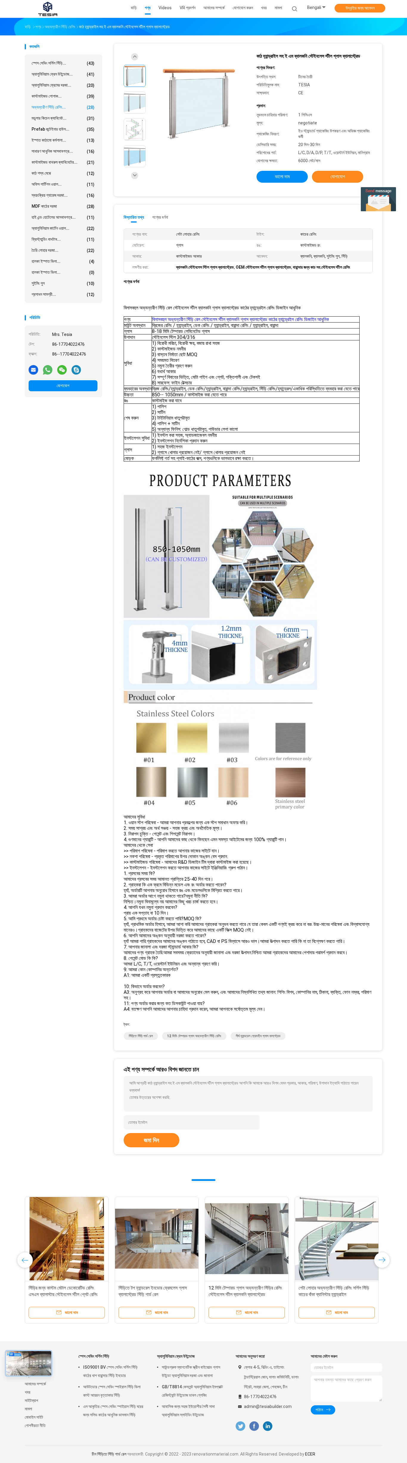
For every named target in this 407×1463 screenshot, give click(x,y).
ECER (310, 1454)
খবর (27, 1392)
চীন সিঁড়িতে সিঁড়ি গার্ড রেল (109, 1454)
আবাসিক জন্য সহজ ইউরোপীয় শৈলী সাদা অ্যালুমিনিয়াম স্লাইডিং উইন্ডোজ (188, 1410)
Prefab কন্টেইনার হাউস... (63, 129)
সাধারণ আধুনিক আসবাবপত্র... (63, 151)
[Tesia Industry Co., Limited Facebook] (254, 1426)
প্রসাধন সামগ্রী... (63, 294)
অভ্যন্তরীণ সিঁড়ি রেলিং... (63, 107)
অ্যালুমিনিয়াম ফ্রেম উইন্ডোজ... (63, 74)
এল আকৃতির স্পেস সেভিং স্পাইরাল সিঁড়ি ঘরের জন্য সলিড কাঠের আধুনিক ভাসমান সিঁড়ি (113, 1410)
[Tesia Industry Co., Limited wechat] (62, 369)
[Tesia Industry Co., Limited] (48, 9)
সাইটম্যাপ (31, 1400)
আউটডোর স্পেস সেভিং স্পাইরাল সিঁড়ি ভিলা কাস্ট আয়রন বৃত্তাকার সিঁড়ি (112, 1391)
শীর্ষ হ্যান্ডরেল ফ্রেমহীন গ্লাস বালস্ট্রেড (258, 1036)
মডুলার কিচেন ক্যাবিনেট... (63, 118)
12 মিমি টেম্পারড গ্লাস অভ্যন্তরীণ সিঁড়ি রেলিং (194, 1036)
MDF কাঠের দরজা (63, 206)
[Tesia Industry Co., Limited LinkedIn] (268, 1426)
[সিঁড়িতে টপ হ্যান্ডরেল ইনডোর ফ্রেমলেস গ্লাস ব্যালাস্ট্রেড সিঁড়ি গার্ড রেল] (156, 1238)
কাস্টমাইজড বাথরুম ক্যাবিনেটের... (63, 162)
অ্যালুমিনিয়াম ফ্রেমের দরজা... (63, 85)
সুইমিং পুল (63, 283)
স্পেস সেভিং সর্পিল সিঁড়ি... (63, 63)
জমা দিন (151, 1140)
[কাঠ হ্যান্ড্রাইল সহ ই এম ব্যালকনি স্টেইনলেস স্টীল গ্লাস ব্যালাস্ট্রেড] (199, 103)
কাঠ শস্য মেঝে (63, 173)
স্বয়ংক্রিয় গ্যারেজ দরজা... (63, 195)
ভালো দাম (282, 176)
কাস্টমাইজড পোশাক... (63, 96)
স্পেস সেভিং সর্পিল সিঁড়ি (93, 1356)
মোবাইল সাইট (34, 1417)
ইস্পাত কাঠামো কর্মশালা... (63, 140)
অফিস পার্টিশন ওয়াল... (63, 184)
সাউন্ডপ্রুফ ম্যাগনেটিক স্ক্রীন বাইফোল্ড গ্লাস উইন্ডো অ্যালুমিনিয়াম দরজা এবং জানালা (191, 1371)
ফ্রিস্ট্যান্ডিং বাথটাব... (63, 239)
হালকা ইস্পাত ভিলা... (63, 261)
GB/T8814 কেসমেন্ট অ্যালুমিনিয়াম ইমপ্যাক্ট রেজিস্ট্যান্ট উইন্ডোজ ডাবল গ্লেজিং (192, 1391)
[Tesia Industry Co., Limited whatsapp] (47, 369)
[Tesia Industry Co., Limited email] (33, 369)
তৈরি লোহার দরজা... (63, 250)
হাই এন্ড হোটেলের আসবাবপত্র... (63, 217)
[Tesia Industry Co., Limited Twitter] (240, 1426)
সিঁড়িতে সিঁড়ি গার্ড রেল (141, 1036)
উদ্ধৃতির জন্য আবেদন (360, 8)
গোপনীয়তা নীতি (35, 1425)
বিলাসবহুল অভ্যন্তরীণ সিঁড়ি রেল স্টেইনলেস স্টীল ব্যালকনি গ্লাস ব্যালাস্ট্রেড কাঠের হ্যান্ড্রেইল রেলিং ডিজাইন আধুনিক (240, 319)
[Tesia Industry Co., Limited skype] (76, 369)
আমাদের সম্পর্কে (35, 1383)
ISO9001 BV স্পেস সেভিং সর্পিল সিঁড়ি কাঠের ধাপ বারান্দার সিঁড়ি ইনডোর (110, 1371)
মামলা (28, 1408)
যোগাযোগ (63, 385)
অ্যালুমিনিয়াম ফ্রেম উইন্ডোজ (176, 1356)
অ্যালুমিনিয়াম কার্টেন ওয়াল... (63, 228)
